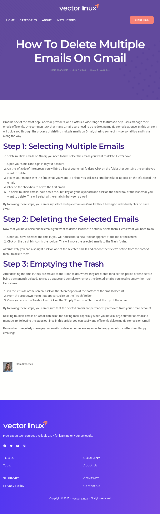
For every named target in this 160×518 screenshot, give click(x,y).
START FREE (142, 20)
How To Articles (100, 70)
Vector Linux (80, 498)
